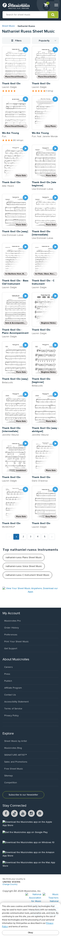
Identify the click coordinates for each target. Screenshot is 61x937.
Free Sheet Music (13, 769)
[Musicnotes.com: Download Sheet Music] (16, 6)
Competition (10, 782)
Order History (11, 628)
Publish (8, 681)
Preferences (10, 635)
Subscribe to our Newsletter (23, 795)
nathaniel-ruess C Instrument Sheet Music (27, 575)
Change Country (10, 884)
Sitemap (8, 776)
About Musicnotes (16, 659)
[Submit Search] (53, 14)
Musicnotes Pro (12, 621)
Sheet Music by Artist (15, 741)
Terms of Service (13, 708)
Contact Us (10, 695)
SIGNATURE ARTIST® (15, 755)
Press (7, 674)
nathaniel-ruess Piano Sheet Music (24, 557)
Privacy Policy (11, 715)
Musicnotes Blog (13, 748)
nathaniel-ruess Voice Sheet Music (24, 566)
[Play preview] (25, 49)
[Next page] (52, 537)
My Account (11, 613)
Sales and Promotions (15, 762)
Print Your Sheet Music (16, 641)
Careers (8, 667)
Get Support (10, 648)
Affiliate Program (13, 688)
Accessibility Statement (16, 702)
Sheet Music (8, 26)
